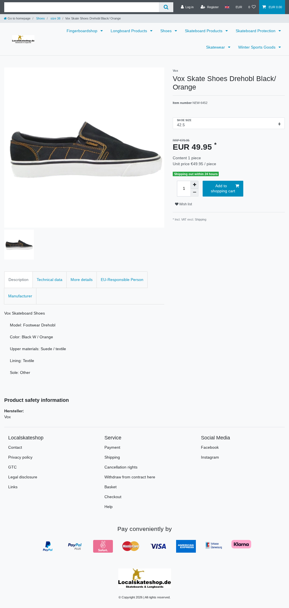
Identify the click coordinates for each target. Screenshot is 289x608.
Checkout (112, 496)
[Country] (227, 7)
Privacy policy (20, 457)
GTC (12, 467)
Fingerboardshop (82, 31)
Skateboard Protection (256, 31)
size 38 (55, 18)
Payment (112, 447)
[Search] (166, 7)
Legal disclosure (22, 477)
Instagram (210, 457)
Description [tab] (18, 279)
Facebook (210, 447)
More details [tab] (82, 279)
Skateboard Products (204, 31)
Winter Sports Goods (257, 47)
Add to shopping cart (223, 188)
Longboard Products (129, 31)
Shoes (40, 18)
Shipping (112, 457)
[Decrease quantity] (194, 193)
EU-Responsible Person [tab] (122, 279)
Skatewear (216, 47)
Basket (110, 487)
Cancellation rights (120, 467)
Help (108, 506)
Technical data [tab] (49, 279)
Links (12, 487)
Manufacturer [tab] (20, 296)
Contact (15, 447)
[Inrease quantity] (194, 185)
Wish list (185, 204)
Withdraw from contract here (129, 477)
